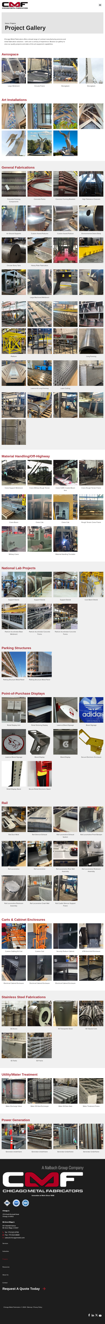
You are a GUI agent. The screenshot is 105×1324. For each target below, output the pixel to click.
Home (7, 23)
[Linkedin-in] (92, 1315)
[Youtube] (100, 1315)
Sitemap (29, 1307)
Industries (5, 1251)
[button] (100, 5)
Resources (5, 1267)
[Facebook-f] (89, 1315)
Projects (5, 1259)
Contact (4, 1282)
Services (5, 1243)
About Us (5, 1275)
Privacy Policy (37, 1307)
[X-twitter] (96, 1315)
